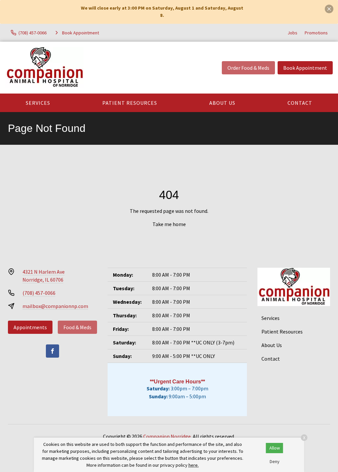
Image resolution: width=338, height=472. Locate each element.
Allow (274, 448)
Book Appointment (305, 67)
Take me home (169, 224)
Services (38, 102)
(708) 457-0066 (38, 293)
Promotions (316, 33)
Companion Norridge (167, 436)
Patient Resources (129, 102)
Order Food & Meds (248, 67)
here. (193, 465)
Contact (299, 102)
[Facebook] (52, 351)
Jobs (292, 33)
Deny (275, 461)
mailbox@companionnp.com (55, 306)
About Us (222, 102)
